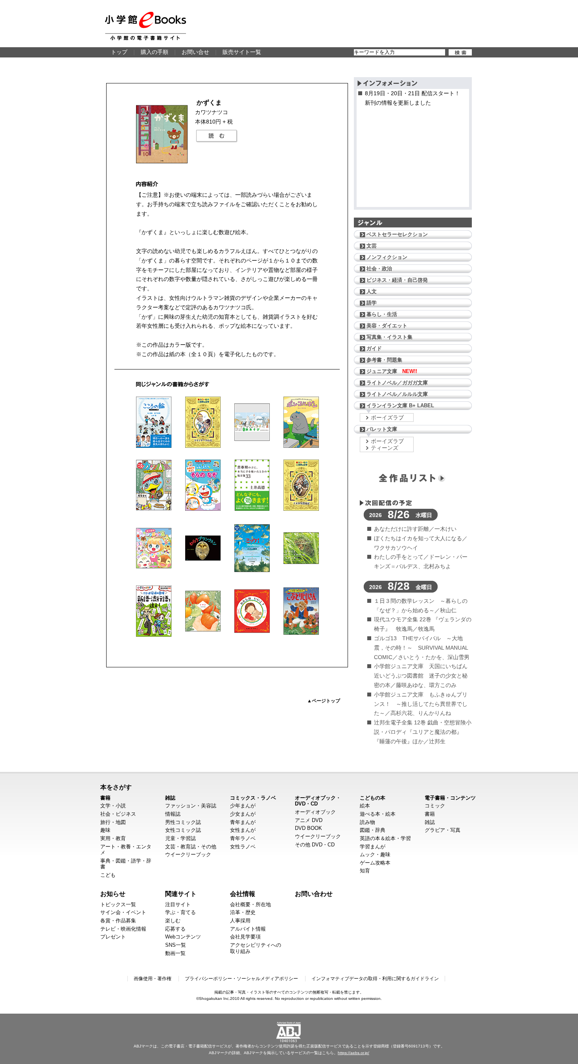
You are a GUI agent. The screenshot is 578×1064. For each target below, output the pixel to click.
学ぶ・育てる (180, 912)
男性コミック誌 (183, 822)
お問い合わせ (314, 893)
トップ (119, 52)
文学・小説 (113, 806)
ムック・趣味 (375, 854)
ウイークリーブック (188, 854)
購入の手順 (154, 52)
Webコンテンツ (183, 937)
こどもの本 (372, 798)
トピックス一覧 (118, 904)
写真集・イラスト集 (389, 337)
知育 (365, 871)
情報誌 (172, 814)
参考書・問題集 (384, 360)
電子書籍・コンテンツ (450, 798)
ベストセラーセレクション (397, 234)
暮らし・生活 (381, 314)
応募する (175, 929)
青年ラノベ (243, 838)
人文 (371, 291)
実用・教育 (113, 838)
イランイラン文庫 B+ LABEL (400, 405)
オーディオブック (315, 812)
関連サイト (181, 893)
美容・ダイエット (386, 326)
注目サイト (178, 904)
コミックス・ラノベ (253, 798)
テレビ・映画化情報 (123, 929)
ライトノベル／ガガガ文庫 (397, 383)
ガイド (374, 348)
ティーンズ (384, 448)
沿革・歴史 (243, 912)
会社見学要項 (245, 937)
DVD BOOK (308, 828)
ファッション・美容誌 (190, 806)
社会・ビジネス (118, 814)
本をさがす (116, 787)
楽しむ (172, 921)
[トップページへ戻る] (145, 26)
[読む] (216, 136)
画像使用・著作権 (152, 978)
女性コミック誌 (183, 830)
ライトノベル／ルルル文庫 (397, 394)
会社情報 (242, 893)
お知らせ (112, 893)
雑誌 (170, 798)
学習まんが (372, 847)
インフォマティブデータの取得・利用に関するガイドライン (375, 978)
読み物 (367, 822)
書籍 (105, 798)
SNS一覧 (175, 945)
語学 (371, 303)
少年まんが (243, 806)
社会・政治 (379, 269)
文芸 (371, 246)
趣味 (105, 830)
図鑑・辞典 (372, 830)
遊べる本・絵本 (378, 814)
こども (108, 875)
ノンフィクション (386, 257)
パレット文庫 (381, 429)
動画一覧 (175, 953)
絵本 (365, 806)
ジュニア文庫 (391, 371)
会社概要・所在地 (250, 904)
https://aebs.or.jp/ (353, 1053)
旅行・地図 (113, 822)
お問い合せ (195, 52)
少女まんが (243, 814)
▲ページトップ (323, 701)
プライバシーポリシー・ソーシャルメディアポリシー (241, 978)
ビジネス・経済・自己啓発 (397, 280)
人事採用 (240, 921)
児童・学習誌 (180, 838)
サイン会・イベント (123, 912)
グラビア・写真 (442, 830)
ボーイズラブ (387, 417)
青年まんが (243, 822)
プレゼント (113, 937)
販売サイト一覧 (242, 52)
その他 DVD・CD (315, 845)
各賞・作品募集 (118, 921)
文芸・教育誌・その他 (190, 847)
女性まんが (243, 830)
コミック (435, 806)
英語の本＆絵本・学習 (385, 838)
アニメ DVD (308, 820)
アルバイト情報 (248, 929)
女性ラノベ (243, 847)
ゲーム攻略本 (375, 863)
